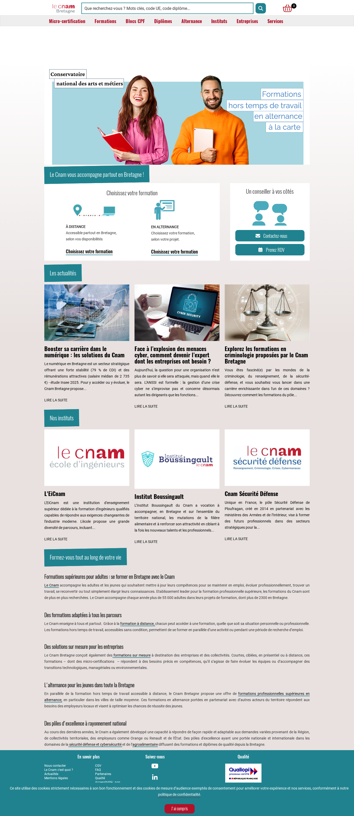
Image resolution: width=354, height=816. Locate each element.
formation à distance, (137, 624)
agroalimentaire (145, 744)
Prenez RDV (275, 250)
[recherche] (261, 8)
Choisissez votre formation (89, 251)
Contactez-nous (275, 236)
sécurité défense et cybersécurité (95, 744)
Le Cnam (51, 585)
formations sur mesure (131, 655)
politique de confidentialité (179, 794)
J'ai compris (179, 808)
